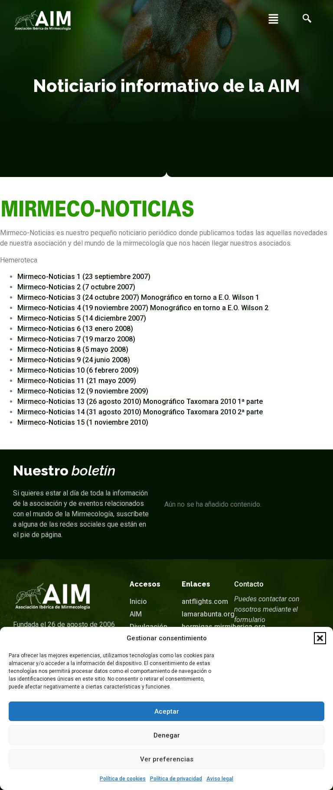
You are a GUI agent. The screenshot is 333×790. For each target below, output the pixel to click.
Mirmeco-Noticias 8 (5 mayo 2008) (72, 349)
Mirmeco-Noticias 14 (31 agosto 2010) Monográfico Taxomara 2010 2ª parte (140, 412)
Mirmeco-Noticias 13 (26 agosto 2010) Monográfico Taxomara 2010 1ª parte (140, 401)
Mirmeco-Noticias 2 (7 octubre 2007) (76, 287)
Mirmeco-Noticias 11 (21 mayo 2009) (76, 381)
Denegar (166, 735)
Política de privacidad (176, 779)
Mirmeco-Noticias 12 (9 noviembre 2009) (82, 391)
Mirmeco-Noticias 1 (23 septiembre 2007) (83, 276)
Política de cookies (123, 779)
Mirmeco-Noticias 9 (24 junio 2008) (73, 360)
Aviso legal (219, 779)
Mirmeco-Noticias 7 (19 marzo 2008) (76, 339)
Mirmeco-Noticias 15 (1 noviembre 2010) (82, 422)
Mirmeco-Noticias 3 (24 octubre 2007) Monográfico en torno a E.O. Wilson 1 (138, 297)
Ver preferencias (166, 759)
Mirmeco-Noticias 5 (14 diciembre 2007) (81, 318)
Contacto (249, 584)
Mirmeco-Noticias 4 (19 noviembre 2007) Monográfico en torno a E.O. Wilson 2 (142, 308)
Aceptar (166, 711)
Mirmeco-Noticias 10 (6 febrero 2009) (78, 370)
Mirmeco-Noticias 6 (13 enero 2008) (75, 329)
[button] (320, 638)
